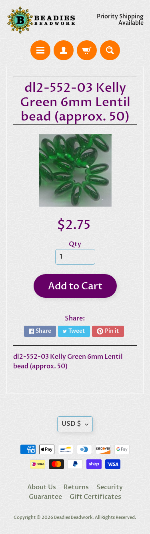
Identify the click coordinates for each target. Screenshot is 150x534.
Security (109, 487)
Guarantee (45, 496)
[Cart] (87, 50)
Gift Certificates (95, 496)
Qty (75, 244)
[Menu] (40, 50)
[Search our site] (110, 50)
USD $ (71, 423)
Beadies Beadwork (73, 517)
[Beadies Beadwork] (40, 20)
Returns (76, 487)
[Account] (64, 50)
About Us (41, 487)
